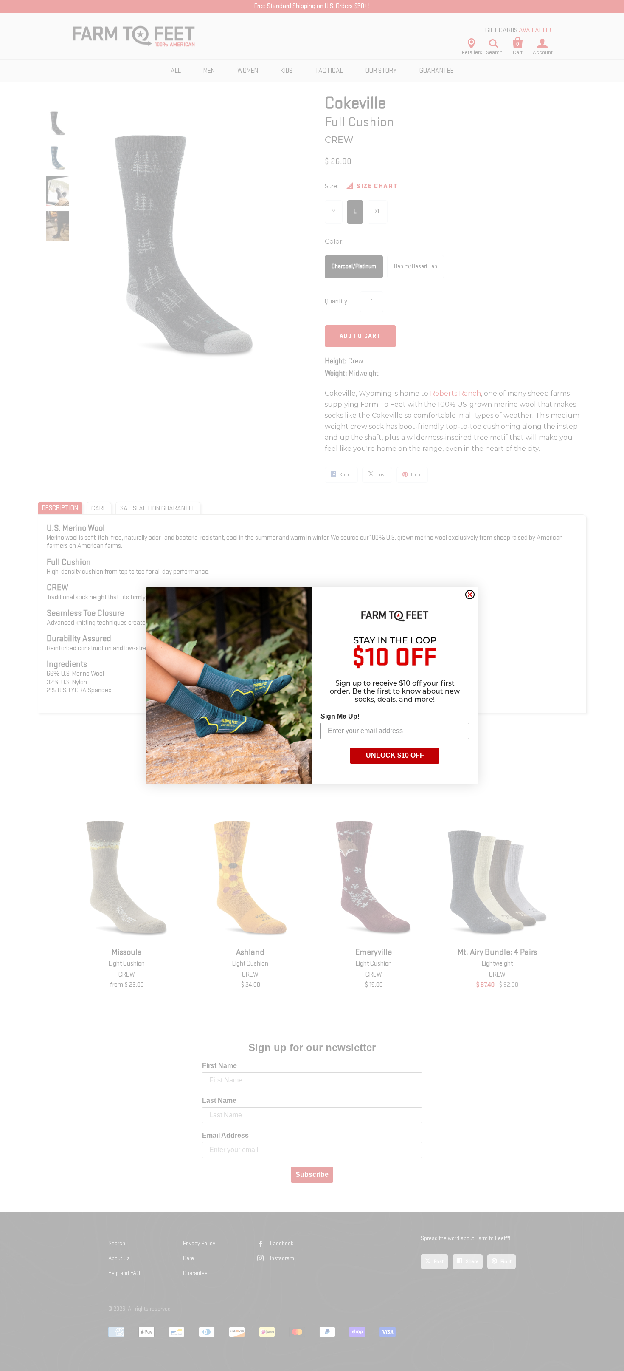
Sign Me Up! (340, 716)
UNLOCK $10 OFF (395, 755)
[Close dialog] (470, 594)
